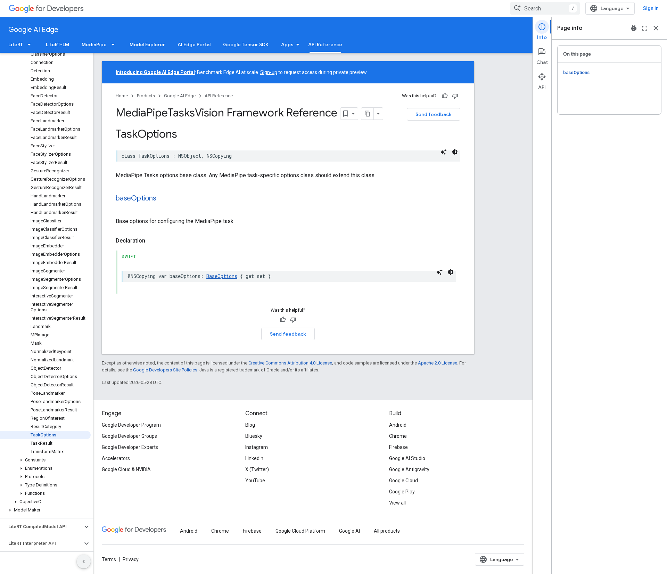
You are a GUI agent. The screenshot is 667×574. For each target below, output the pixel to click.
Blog (250, 425)
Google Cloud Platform (300, 531)
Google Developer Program (131, 425)
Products (146, 95)
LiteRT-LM (57, 44)
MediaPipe (94, 44)
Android (397, 425)
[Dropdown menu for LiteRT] (31, 44)
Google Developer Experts (130, 447)
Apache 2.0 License (437, 363)
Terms (109, 559)
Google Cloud (403, 480)
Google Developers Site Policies (165, 369)
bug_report (633, 28)
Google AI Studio (407, 458)
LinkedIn (254, 458)
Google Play (402, 491)
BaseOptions (221, 276)
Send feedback (433, 114)
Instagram (256, 447)
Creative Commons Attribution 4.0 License (290, 363)
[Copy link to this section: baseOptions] (163, 199)
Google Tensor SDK (246, 44)
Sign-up (268, 72)
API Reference (325, 44)
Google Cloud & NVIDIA (126, 469)
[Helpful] (444, 96)
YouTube (255, 480)
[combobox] (545, 8)
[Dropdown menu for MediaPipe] (115, 44)
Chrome (398, 436)
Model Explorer (147, 44)
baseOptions (136, 198)
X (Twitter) (257, 469)
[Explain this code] (443, 151)
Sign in (651, 8)
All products (387, 531)
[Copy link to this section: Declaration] (152, 241)
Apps (287, 44)
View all (397, 503)
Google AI (349, 531)
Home (122, 95)
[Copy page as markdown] (367, 114)
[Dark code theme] (454, 151)
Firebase (398, 447)
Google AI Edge (33, 29)
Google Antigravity (409, 469)
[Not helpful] (455, 96)
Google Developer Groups (129, 436)
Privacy (131, 559)
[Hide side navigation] (84, 561)
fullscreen (645, 28)
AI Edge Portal (194, 44)
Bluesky (253, 436)
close (656, 28)
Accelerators (116, 458)
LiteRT (15, 44)
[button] (45, 460)
